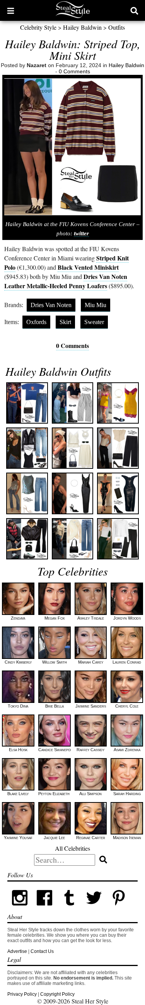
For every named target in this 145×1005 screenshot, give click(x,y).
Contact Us (42, 951)
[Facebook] (44, 908)
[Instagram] (19, 908)
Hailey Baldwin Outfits (58, 371)
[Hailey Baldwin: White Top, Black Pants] (118, 539)
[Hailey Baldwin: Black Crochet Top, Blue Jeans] (27, 448)
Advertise (17, 951)
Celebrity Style (38, 27)
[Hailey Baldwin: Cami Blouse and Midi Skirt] (72, 448)
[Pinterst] (118, 908)
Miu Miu (95, 305)
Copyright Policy (57, 994)
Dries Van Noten (51, 305)
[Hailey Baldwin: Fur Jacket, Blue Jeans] (72, 539)
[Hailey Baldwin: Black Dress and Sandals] (72, 493)
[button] (10, 10)
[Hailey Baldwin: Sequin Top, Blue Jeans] (27, 493)
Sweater (94, 322)
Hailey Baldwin (82, 27)
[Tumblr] (69, 908)
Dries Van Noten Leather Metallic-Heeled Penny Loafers (65, 281)
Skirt (65, 322)
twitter (81, 233)
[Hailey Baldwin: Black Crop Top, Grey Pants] (72, 403)
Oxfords (36, 322)
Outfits (116, 27)
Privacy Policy (22, 994)
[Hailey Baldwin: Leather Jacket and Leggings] (27, 539)
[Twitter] (94, 908)
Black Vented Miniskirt (88, 267)
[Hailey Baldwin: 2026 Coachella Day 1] (118, 403)
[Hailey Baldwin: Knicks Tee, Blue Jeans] (27, 403)
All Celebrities (72, 848)
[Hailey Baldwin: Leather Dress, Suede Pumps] (118, 493)
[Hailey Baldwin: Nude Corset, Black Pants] (118, 448)
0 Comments (74, 71)
